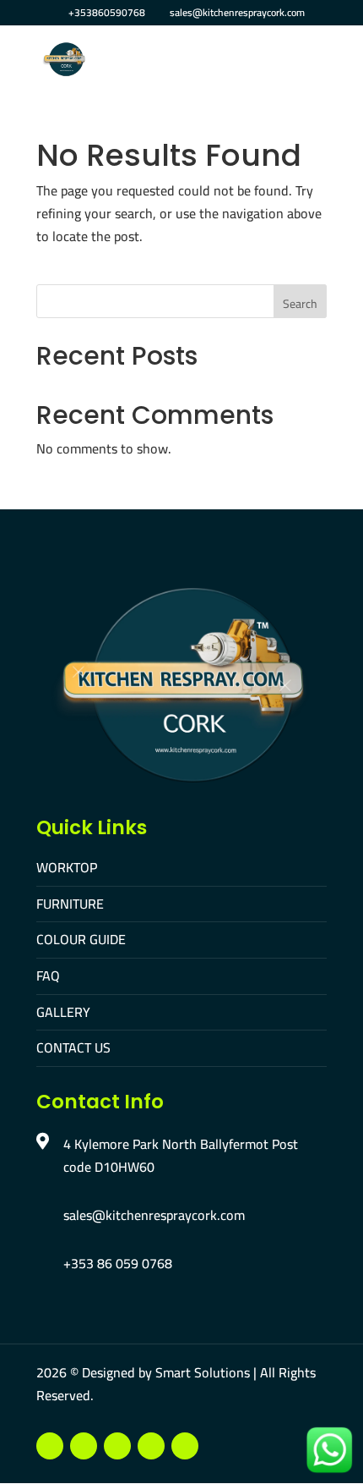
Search (300, 304)
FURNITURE (70, 903)
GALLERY (63, 1012)
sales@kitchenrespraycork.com (154, 1215)
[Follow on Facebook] (49, 1445)
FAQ (48, 975)
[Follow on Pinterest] (151, 1445)
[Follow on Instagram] (117, 1445)
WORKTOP (66, 867)
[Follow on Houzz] (184, 1445)
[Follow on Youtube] (83, 1445)
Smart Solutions (202, 1372)
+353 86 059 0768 (117, 1263)
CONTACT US (73, 1047)
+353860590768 (106, 12)
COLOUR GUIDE (81, 939)
